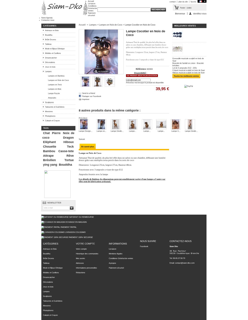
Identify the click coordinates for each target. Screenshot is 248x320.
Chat (46, 133)
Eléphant (49, 142)
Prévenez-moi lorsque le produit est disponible (145, 83)
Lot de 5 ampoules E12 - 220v (184, 68)
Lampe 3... (175, 131)
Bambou (49, 151)
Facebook (144, 246)
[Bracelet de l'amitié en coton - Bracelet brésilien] (189, 49)
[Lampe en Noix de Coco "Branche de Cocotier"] (101, 124)
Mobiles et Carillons (53, 53)
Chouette (49, 146)
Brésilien (49, 160)
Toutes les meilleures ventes (186, 76)
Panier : (183, 8)
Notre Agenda (46, 18)
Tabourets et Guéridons (54, 107)
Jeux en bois (50, 67)
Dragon (68, 137)
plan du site (183, 2)
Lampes (48, 71)
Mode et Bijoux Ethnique (55, 49)
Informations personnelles (86, 268)
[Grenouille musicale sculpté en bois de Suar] (189, 35)
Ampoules (52, 98)
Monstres (49, 111)
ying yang (50, 164)
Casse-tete (66, 151)
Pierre (56, 133)
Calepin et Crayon (52, 121)
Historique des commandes (87, 254)
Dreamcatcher (51, 58)
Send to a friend (88, 93)
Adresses (80, 263)
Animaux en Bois (52, 30)
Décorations (50, 62)
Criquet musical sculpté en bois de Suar (188, 70)
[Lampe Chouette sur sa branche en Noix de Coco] (161, 124)
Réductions (80, 273)
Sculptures (49, 102)
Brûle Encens (50, 40)
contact (173, 2)
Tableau (48, 44)
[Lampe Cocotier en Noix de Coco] (85, 86)
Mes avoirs (80, 258)
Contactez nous (47, 20)
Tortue (69, 160)
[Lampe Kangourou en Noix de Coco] (133, 124)
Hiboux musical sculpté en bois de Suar (188, 73)
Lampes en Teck (55, 85)
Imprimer (85, 99)
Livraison (91, 4)
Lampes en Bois (54, 89)
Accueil (91, 1)
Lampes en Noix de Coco (58, 80)
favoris (193, 2)
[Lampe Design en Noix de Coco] (85, 124)
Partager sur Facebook (91, 96)
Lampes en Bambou (56, 76)
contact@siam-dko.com (185, 263)
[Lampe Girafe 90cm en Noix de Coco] (191, 124)
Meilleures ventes (185, 26)
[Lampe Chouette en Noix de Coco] (147, 124)
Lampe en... (101, 131)
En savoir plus (87, 147)
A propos (112, 263)
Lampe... (132, 131)
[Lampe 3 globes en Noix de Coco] (176, 124)
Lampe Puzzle (54, 93)
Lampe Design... (85, 131)
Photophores (50, 116)
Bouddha (48, 35)
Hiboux (68, 142)
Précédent (83, 118)
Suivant (82, 139)
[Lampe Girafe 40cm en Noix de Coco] (117, 124)
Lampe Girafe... (117, 131)
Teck (70, 146)
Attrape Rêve (58, 155)
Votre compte (85, 243)
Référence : (141, 69)
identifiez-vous (199, 13)
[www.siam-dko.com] (64, 8)
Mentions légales (115, 254)
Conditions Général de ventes (92, 8)
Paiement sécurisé (116, 268)
